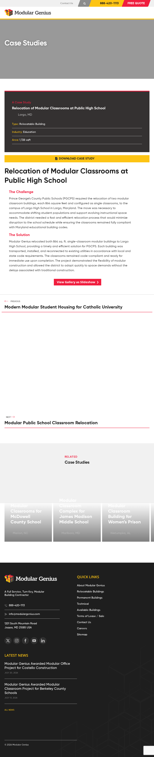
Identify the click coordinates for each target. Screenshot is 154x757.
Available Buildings (88, 610)
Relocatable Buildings (90, 591)
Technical (83, 604)
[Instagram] (16, 640)
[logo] (28, 10)
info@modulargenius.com (24, 614)
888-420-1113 (17, 605)
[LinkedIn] (42, 640)
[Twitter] (8, 640)
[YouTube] (34, 640)
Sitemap (82, 634)
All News (9, 710)
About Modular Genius (91, 585)
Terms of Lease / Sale (90, 616)
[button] (84, 3)
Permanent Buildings (89, 597)
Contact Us (84, 622)
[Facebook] (25, 640)
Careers (82, 628)
